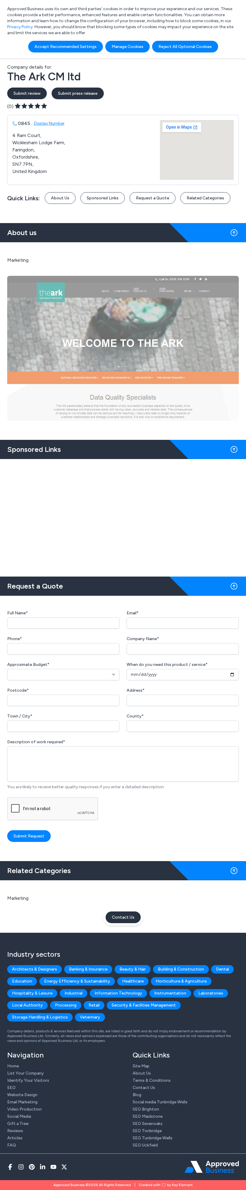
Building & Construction (181, 969)
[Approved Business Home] (211, 1167)
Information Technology (118, 993)
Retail (94, 1005)
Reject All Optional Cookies (185, 46)
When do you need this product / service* (167, 664)
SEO (11, 1087)
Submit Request (29, 836)
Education (22, 981)
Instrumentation (170, 993)
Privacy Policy (20, 26)
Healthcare (133, 981)
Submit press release (78, 93)
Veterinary (90, 1017)
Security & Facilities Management (144, 1005)
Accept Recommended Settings (65, 46)
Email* (133, 613)
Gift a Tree (17, 1123)
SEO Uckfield (145, 1145)
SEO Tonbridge (147, 1130)
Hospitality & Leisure (32, 993)
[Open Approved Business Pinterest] (32, 1167)
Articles (14, 1138)
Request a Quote (152, 198)
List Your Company (25, 1073)
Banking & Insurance (88, 969)
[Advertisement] (123, 515)
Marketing (17, 898)
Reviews (15, 1130)
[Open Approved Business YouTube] (53, 1167)
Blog (137, 1094)
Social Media (19, 1116)
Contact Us (123, 917)
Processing (65, 1005)
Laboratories (210, 993)
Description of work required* (36, 741)
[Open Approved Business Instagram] (21, 1167)
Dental (222, 969)
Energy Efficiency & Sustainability (77, 981)
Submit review (27, 93)
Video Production (24, 1109)
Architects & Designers (34, 969)
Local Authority (27, 1005)
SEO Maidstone (148, 1116)
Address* (136, 690)
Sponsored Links (102, 198)
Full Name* (17, 613)
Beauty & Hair (132, 969)
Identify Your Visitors (28, 1080)
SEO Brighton (146, 1109)
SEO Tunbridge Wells (152, 1138)
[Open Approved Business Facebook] (10, 1167)
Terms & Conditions (152, 1080)
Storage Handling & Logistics (40, 1017)
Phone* (14, 638)
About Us (60, 198)
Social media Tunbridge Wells (160, 1102)
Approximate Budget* (28, 664)
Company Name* (143, 638)
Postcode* (18, 690)
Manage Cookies (127, 46)
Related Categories (205, 198)
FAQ (11, 1145)
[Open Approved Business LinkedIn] (43, 1167)
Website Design (22, 1094)
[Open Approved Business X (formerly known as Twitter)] (64, 1167)
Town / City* (19, 716)
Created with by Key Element (166, 1185)
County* (135, 716)
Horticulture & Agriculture (181, 981)
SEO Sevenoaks (148, 1123)
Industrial (73, 993)
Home (13, 1066)
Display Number (49, 123)
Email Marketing (22, 1102)
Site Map (141, 1066)
